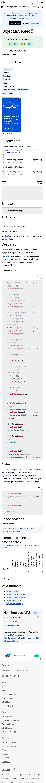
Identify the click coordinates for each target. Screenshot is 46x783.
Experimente (7, 69)
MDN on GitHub (8, 732)
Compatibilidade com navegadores (16, 90)
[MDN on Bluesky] (7, 676)
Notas (5, 83)
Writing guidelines (8, 724)
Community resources (10, 720)
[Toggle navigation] (41, 2)
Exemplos (6, 79)
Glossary (5, 758)
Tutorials (5, 754)
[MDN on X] (10, 676)
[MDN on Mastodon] (14, 676)
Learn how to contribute (13, 625)
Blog (3, 690)
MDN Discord (7, 728)
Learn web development (11, 746)
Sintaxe (6, 73)
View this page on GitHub (13, 638)
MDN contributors (17, 635)
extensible (6, 256)
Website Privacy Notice (11, 775)
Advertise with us (8, 698)
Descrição (7, 76)
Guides (4, 750)
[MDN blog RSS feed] (18, 676)
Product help (7, 706)
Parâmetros (8, 217)
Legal (4, 778)
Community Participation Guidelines (23, 778)
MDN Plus (6, 702)
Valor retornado (11, 231)
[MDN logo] (6, 665)
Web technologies (9, 742)
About (4, 687)
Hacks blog (6, 762)
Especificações (9, 86)
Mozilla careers (8, 694)
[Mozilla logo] (8, 769)
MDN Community (8, 716)
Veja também (8, 93)
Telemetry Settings (30, 775)
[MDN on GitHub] (3, 676)
